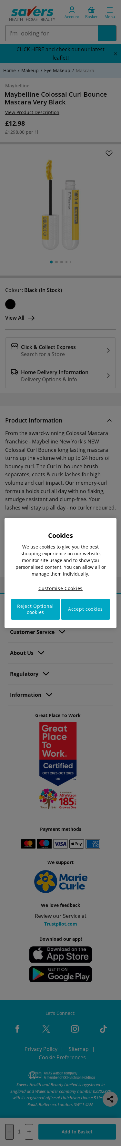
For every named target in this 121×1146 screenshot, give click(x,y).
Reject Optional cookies (35, 609)
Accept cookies (85, 609)
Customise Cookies (60, 588)
